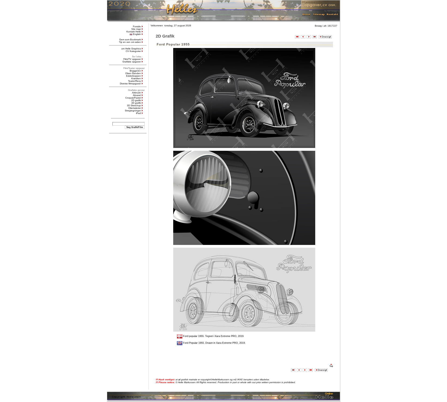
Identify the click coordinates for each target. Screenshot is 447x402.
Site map (136, 29)
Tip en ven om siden (130, 42)
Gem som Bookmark (130, 39)
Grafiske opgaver (131, 61)
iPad (138, 113)
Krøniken (136, 78)
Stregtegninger (133, 110)
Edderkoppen (133, 76)
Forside (137, 26)
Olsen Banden (133, 73)
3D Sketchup (134, 105)
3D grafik (136, 103)
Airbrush (136, 92)
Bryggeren (135, 70)
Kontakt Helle (133, 31)
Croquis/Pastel (133, 97)
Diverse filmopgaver (130, 83)
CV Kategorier (133, 51)
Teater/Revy (134, 81)
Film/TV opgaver (132, 59)
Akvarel (137, 95)
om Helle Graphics (131, 48)
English (137, 34)
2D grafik (136, 100)
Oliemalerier (134, 108)
